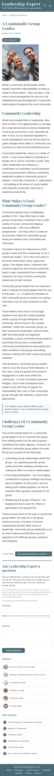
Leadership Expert (21, 4)
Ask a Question (10, 40)
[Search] (45, 6)
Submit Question (13, 650)
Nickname (6, 606)
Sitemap (18, 773)
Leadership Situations (18, 15)
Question (6, 626)
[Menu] (50, 6)
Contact (28, 773)
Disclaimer (18, 770)
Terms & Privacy (32, 770)
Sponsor (37, 773)
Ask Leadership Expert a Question (32, 554)
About (9, 770)
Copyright (46, 770)
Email (26, 616)
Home (4, 15)
